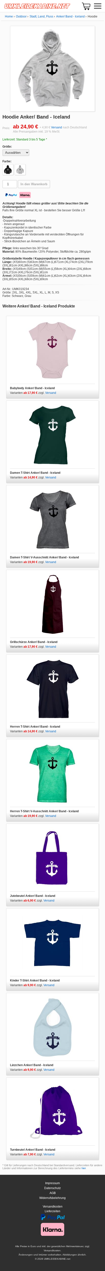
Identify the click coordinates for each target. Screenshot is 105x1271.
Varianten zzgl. (27, 393)
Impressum (52, 1183)
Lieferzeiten (52, 1211)
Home (9, 16)
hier (84, 1168)
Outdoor (21, 16)
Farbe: (6, 161)
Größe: (7, 146)
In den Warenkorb (34, 184)
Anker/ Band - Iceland (70, 16)
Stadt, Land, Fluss (41, 16)
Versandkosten (53, 1206)
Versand (56, 127)
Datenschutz (52, 1188)
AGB (53, 1193)
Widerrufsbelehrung (52, 1198)
